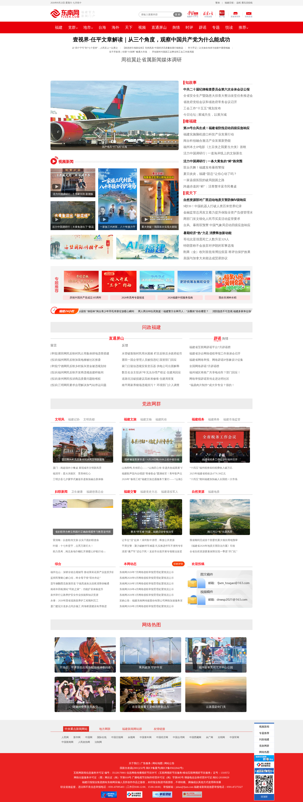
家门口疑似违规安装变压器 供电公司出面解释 (150, 366)
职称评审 (178, 564)
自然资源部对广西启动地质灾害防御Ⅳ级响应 (214, 200)
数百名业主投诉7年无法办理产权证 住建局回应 (151, 372)
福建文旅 (130, 419)
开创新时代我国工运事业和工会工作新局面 (173, 52)
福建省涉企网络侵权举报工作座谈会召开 (215, 353)
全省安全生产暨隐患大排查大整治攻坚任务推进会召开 (221, 95)
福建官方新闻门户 (88, 14)
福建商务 (214, 419)
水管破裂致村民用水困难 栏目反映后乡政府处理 (152, 353)
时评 (189, 27)
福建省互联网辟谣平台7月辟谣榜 (210, 347)
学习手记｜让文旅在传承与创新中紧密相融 (209, 48)
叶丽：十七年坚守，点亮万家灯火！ (73, 545)
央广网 (209, 737)
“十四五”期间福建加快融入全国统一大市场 (213, 479)
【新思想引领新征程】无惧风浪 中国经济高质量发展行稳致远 (153, 48)
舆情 (176, 27)
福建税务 (198, 419)
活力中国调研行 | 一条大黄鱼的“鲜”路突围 (212, 161)
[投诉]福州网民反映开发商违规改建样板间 (77, 372)
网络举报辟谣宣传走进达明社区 (209, 378)
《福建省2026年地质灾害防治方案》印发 (212, 545)
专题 (216, 27)
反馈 (125, 345)
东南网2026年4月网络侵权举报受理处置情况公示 (146, 589)
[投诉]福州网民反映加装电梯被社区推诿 (75, 359)
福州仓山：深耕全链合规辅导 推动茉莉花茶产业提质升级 (82, 572)
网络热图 (151, 624)
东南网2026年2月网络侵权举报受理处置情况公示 (146, 606)
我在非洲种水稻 (227, 297)
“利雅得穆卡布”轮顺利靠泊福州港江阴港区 (111, 147)
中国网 (88, 737)
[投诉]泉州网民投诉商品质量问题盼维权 (75, 378)
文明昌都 (89, 419)
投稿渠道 (248, 16)
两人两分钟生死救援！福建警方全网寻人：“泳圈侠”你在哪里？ (135, 311)
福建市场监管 (231, 419)
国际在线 (102, 737)
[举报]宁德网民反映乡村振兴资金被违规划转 (78, 366)
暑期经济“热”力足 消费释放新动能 (207, 233)
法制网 (98, 742)
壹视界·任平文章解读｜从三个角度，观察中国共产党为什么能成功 (151, 39)
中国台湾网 (179, 737)
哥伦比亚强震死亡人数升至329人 (206, 239)
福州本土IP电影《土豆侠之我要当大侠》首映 (214, 147)
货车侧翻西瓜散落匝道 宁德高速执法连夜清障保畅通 (79, 583)
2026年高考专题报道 (133, 297)
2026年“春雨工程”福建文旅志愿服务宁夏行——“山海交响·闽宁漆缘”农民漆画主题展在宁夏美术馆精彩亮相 (181, 479)
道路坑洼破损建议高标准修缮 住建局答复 (148, 378)
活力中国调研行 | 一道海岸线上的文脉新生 (212, 153)
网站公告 (169, 763)
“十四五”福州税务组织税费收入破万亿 (211, 467)
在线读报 (208, 16)
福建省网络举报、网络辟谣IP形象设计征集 (216, 359)
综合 (58, 564)
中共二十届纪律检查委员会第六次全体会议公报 (216, 89)
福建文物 (146, 419)
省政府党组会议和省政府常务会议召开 (210, 102)
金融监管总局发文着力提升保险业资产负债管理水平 (219, 212)
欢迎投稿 (198, 564)
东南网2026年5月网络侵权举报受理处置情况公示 (146, 583)
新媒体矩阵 (235, 16)
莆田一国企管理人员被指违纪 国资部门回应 (149, 359)
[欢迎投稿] (219, 589)
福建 (58, 27)
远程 (238, 3)
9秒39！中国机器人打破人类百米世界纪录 (212, 206)
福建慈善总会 (95, 491)
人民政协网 (84, 742)
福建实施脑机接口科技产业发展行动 (208, 134)
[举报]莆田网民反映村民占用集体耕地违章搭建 (79, 353)
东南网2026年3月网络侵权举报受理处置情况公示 (146, 595)
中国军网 (234, 737)
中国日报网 (117, 737)
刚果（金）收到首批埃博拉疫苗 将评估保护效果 (216, 252)
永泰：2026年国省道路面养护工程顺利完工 (74, 600)
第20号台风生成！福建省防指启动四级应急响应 (216, 128)
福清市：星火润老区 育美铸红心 (72, 473)
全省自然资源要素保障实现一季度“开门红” (213, 551)
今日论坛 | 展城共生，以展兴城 (205, 114)
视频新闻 (66, 162)
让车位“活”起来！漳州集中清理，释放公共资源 (148, 540)
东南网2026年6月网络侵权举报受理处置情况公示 (146, 577)
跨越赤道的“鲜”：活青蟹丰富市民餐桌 (210, 186)
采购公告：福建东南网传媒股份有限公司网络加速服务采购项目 (154, 600)
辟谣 (202, 27)
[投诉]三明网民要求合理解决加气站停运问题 (78, 385)
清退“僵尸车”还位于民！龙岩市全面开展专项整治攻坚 (152, 551)
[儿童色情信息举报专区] (109, 794)
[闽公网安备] (192, 794)
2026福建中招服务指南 (180, 297)
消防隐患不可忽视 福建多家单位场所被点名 (198, 311)
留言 (53, 345)
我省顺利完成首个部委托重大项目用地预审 (214, 540)
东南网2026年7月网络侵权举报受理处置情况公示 (146, 572)
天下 (129, 27)
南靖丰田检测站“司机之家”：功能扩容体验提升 (76, 589)
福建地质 (214, 491)
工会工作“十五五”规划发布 (202, 108)
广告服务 (146, 763)
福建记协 (74, 419)
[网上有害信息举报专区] (134, 794)
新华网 (76, 737)
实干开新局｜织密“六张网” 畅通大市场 (128, 52)
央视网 (131, 737)
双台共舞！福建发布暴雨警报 (203, 167)
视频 (142, 27)
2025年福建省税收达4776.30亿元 (208, 473)
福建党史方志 (148, 491)
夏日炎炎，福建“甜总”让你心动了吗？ (210, 173)
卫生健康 (77, 491)
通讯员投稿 (246, 3)
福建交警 (130, 491)
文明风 (59, 419)
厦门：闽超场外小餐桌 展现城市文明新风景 (77, 467)
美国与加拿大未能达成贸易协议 (205, 258)
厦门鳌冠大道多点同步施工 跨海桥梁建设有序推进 (78, 606)
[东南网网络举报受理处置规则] (162, 794)
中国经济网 (162, 737)
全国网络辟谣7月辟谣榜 (204, 366)
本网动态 (130, 564)
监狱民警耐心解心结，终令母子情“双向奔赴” (75, 577)
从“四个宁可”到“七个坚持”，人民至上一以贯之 (95, 48)
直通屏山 (159, 27)
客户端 (222, 16)
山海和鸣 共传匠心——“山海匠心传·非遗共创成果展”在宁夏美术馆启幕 (161, 467)
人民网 (65, 737)
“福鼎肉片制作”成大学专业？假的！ (212, 385)
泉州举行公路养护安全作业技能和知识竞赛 (74, 595)
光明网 (221, 737)
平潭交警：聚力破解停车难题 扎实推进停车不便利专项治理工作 (157, 545)
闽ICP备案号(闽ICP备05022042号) (164, 768)
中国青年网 (146, 737)
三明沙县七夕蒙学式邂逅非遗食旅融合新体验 (78, 479)
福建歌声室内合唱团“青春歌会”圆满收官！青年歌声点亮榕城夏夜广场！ (162, 473)
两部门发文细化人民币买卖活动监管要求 (211, 218)
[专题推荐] (55, 284)
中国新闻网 (67, 742)
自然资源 (198, 491)
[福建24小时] (64, 310)
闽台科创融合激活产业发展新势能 (207, 140)
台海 (102, 27)
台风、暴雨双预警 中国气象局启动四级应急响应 (216, 225)
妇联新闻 (61, 491)
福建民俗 (161, 419)
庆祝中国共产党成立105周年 (85, 297)
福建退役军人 (169, 491)
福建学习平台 (192, 16)
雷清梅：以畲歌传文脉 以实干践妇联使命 (76, 540)
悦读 (229, 27)
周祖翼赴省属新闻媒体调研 (151, 59)
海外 (115, 27)
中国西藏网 (195, 737)
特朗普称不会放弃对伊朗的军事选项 (208, 245)
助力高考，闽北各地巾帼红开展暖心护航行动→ (79, 551)
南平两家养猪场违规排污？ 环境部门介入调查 (150, 385)
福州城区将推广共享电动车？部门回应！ (215, 372)
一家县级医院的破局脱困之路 (203, 180)
